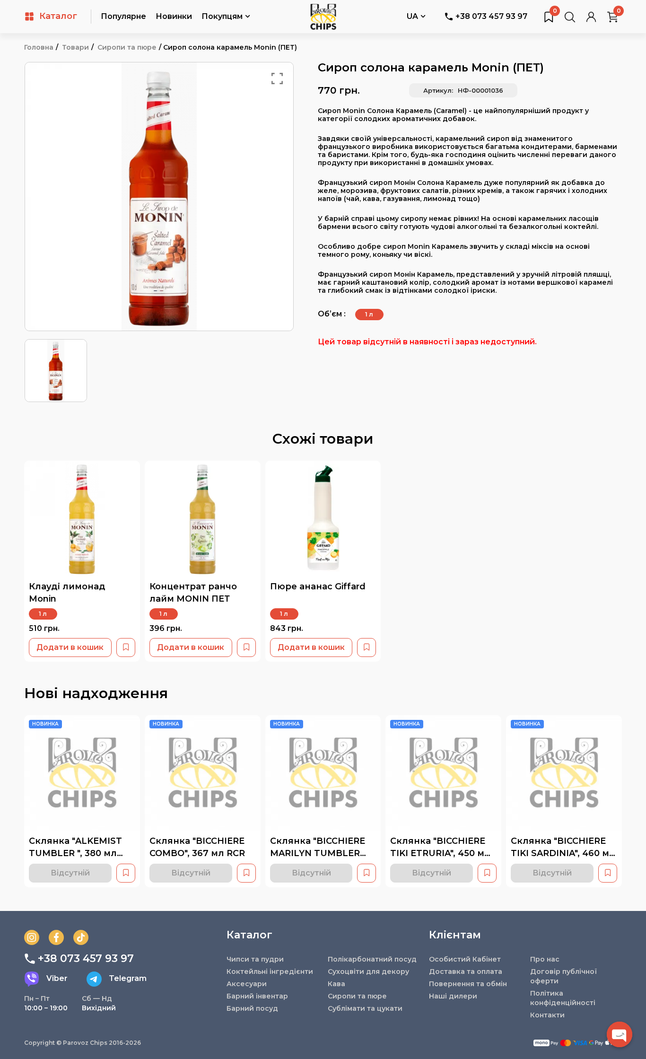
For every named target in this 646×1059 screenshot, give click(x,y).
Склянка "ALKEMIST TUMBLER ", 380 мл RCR (75, 853)
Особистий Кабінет (465, 959)
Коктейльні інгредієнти (270, 971)
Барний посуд (252, 1008)
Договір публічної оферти (563, 976)
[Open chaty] (619, 1034)
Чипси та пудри (255, 959)
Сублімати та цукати (365, 1008)
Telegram (128, 978)
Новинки (174, 16)
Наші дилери (453, 996)
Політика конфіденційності (562, 998)
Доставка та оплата (465, 971)
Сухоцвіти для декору (368, 971)
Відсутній (70, 872)
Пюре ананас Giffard (318, 586)
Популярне (123, 16)
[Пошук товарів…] (569, 16)
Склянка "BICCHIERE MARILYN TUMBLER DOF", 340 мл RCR (317, 853)
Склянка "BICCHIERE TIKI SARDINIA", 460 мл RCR (563, 853)
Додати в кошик (70, 647)
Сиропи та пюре (127, 47)
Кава (336, 984)
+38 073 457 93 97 (491, 16)
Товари (75, 47)
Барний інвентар (257, 996)
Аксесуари (247, 984)
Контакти (547, 1015)
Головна (38, 47)
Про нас (544, 959)
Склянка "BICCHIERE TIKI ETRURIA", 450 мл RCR (440, 853)
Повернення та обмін (468, 984)
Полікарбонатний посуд (372, 959)
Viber (57, 978)
